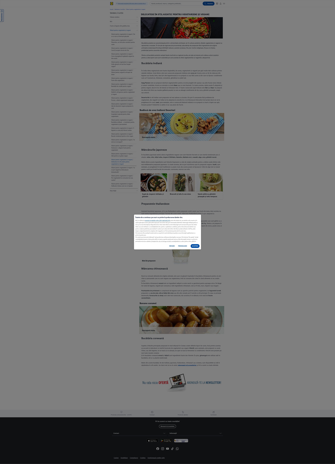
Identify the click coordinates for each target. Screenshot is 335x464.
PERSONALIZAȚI (182, 246)
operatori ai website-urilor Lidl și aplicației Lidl (157, 220)
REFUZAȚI (172, 246)
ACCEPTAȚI (195, 246)
